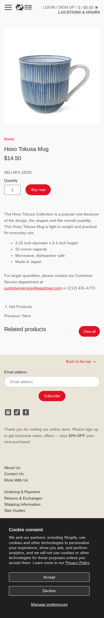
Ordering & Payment (22, 492)
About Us (12, 467)
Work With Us (16, 480)
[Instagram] (8, 412)
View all (89, 331)
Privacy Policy (77, 562)
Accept (49, 577)
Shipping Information (22, 504)
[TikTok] (17, 412)
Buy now (38, 190)
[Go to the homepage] (24, 7)
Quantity (11, 181)
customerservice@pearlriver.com (33, 288)
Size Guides (14, 510)
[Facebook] (26, 412)
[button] (52, 75)
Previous (11, 316)
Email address (15, 372)
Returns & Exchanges (23, 498)
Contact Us (14, 473)
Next (27, 316)
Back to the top (79, 361)
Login (49, 7)
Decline (49, 591)
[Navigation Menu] (8, 7)
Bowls (9, 139)
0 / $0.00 (86, 7)
